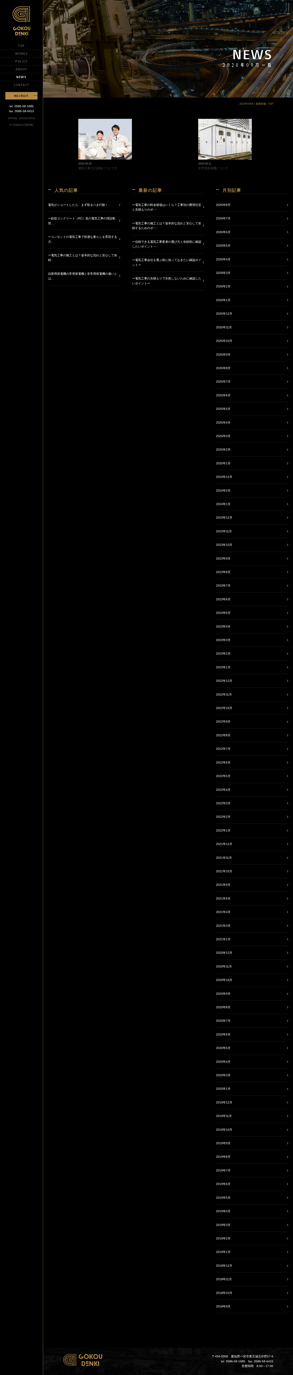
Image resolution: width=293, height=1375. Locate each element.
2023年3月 (223, 640)
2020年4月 (223, 1061)
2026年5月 (223, 245)
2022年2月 (223, 816)
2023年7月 (223, 585)
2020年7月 (223, 1020)
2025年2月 (223, 449)
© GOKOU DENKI (21, 125)
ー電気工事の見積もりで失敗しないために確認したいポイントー (166, 281)
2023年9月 (223, 558)
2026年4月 (223, 259)
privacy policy (27, 118)
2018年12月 (224, 1265)
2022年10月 (224, 708)
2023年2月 (223, 653)
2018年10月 (224, 1293)
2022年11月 (224, 694)
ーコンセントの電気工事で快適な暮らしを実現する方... (82, 239)
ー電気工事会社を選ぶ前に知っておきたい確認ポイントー (166, 262)
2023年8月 (223, 572)
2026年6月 (223, 232)
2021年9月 (223, 884)
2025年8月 (223, 368)
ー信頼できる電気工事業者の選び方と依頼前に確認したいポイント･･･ (166, 244)
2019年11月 (224, 1116)
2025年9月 (223, 354)
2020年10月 (224, 980)
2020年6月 (223, 1034)
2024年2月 (223, 490)
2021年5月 (223, 898)
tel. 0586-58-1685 (21, 106)
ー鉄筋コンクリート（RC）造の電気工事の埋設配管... (81, 221)
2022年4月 (223, 789)
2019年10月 (224, 1129)
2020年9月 (223, 993)
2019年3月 (223, 1225)
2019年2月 (223, 1238)
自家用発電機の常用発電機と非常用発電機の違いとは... (82, 276)
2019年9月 (223, 1143)
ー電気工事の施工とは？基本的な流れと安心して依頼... (82, 258)
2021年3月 (223, 925)
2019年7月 (223, 1170)
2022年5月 (223, 776)
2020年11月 (224, 966)
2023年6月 (223, 599)
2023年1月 (223, 667)
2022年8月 (223, 735)
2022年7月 (223, 748)
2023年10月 (224, 544)
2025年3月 (223, 436)
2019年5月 (223, 1197)
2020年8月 (223, 1007)
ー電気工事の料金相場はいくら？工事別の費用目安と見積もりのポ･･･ (166, 207)
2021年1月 (223, 939)
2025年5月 (223, 409)
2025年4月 (223, 422)
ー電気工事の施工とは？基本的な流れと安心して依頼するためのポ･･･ (166, 226)
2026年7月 (223, 218)
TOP (21, 45)
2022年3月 (223, 803)
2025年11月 (224, 327)
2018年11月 (224, 1279)
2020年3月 (223, 1075)
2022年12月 (224, 680)
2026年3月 (223, 273)
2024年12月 (224, 476)
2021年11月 (224, 857)
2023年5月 (223, 612)
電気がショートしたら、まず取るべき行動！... (79, 205)
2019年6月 (223, 1184)
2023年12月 (224, 517)
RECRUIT (21, 96)
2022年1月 (223, 830)
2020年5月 (223, 1048)
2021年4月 (223, 912)
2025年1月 (223, 463)
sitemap (12, 118)
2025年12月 (224, 313)
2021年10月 (224, 871)
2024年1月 (223, 504)
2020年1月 (223, 1088)
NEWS (21, 77)
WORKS (21, 53)
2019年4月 (223, 1211)
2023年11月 (224, 531)
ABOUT (21, 69)
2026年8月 (223, 205)
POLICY (21, 61)
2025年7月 (223, 381)
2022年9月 (223, 721)
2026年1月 (223, 300)
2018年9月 (223, 1306)
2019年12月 (224, 1102)
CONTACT (21, 85)
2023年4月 (223, 626)
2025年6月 (223, 395)
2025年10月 (224, 341)
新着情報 (261, 103)
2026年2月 (223, 286)
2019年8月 (223, 1156)
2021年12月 (224, 844)
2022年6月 (223, 762)
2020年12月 (224, 952)
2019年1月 (223, 1252)
